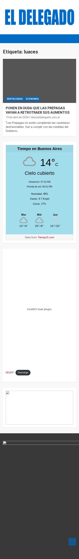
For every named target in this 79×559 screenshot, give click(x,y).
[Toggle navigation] (7, 38)
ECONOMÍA (32, 99)
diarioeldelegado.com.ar (45, 117)
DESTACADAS (15, 99)
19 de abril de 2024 (17, 117)
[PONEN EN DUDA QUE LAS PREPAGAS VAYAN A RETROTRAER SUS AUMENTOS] (39, 81)
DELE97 (10, 372)
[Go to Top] (72, 542)
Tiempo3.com (46, 237)
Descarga (23, 372)
